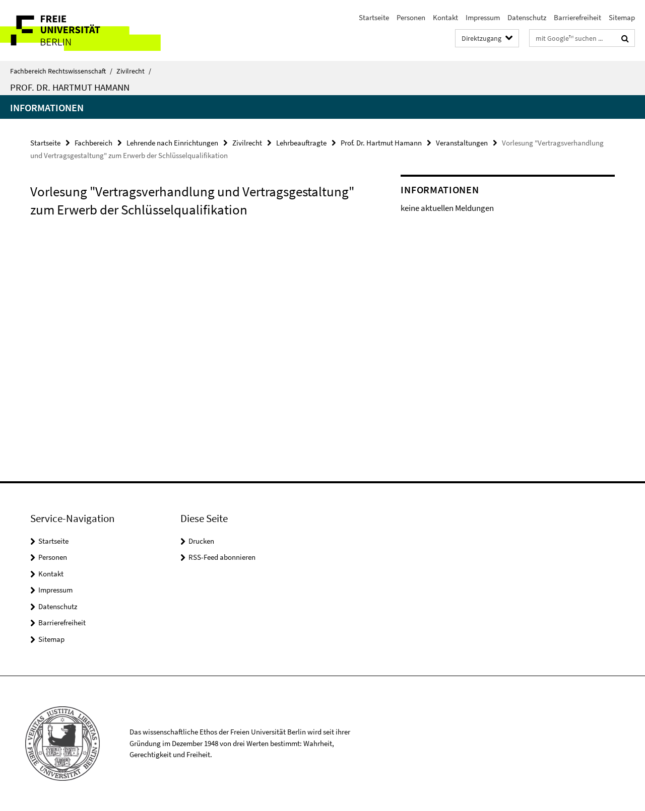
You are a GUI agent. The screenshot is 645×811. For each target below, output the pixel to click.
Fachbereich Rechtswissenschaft (61, 71)
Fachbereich (93, 143)
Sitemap (622, 17)
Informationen (47, 107)
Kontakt (445, 17)
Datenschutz (526, 17)
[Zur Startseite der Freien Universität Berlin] (84, 30)
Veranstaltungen (462, 143)
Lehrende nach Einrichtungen (172, 143)
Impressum (483, 17)
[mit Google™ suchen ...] (625, 38)
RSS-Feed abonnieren (221, 557)
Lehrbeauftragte (301, 143)
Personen (411, 17)
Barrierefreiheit (577, 17)
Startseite (374, 17)
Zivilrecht (133, 71)
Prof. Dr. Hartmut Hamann (70, 87)
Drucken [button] (201, 541)
